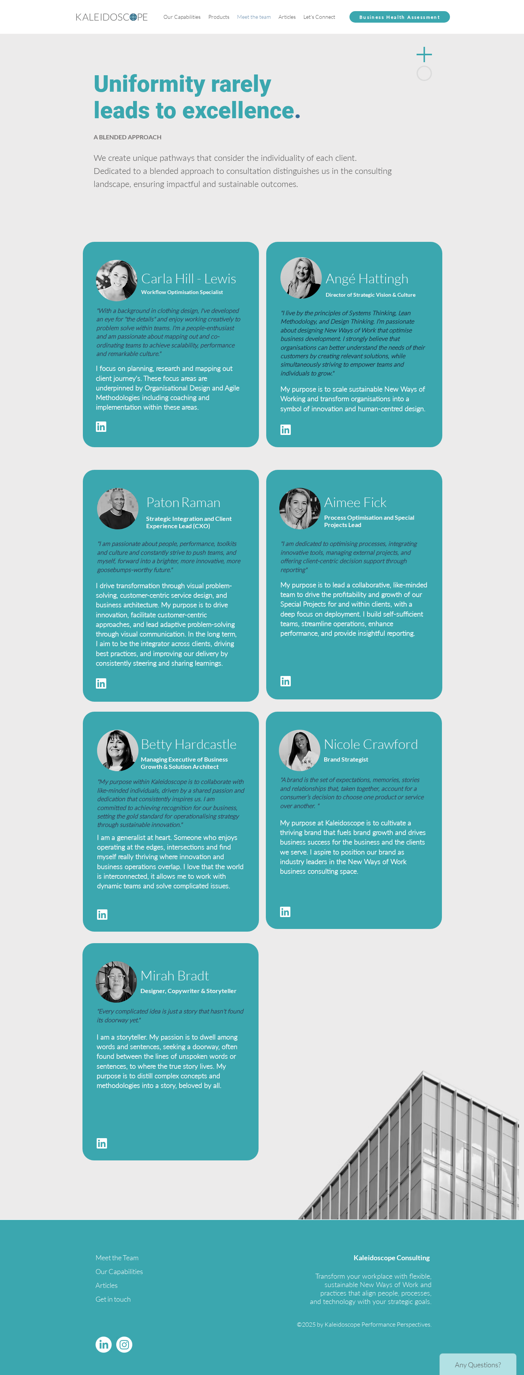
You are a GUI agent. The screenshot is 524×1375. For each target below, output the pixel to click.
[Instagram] (124, 1345)
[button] (182, 17)
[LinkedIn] (104, 1345)
